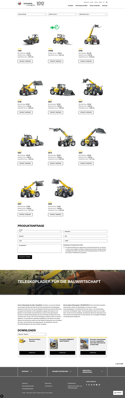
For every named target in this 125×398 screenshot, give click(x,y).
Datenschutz (48, 383)
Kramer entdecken (95, 5)
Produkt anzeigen (25, 61)
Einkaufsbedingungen (27, 388)
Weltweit (100, 2)
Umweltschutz (48, 386)
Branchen (104, 5)
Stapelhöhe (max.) (84, 14)
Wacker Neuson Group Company (45, 392)
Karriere (91, 2)
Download (32, 352)
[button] (104, 2)
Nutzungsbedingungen (28, 386)
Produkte (70, 5)
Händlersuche (86, 2)
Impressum (25, 383)
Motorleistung (22, 14)
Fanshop (96, 2)
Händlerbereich (72, 383)
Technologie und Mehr (81, 5)
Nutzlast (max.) (53, 14)
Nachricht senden (24, 257)
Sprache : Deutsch (23, 334)
